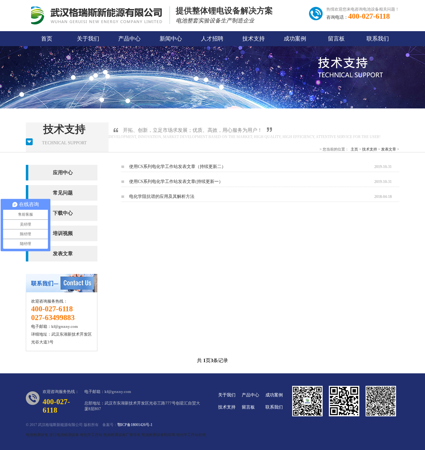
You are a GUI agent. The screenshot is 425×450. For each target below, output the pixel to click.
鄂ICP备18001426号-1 (134, 425)
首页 (46, 39)
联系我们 (378, 39)
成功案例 (295, 39)
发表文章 (388, 149)
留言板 (336, 39)
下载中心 (63, 213)
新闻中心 (171, 39)
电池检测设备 (37, 435)
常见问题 (63, 192)
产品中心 (129, 39)
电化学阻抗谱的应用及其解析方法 (161, 196)
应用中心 (63, 172)
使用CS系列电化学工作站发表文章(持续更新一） (176, 181)
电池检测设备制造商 (158, 435)
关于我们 (88, 39)
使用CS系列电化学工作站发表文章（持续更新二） (177, 166)
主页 (354, 149)
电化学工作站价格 (191, 435)
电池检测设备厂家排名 (122, 435)
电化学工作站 (91, 435)
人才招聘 (212, 39)
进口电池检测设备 (64, 435)
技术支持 (253, 39)
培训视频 (63, 233)
